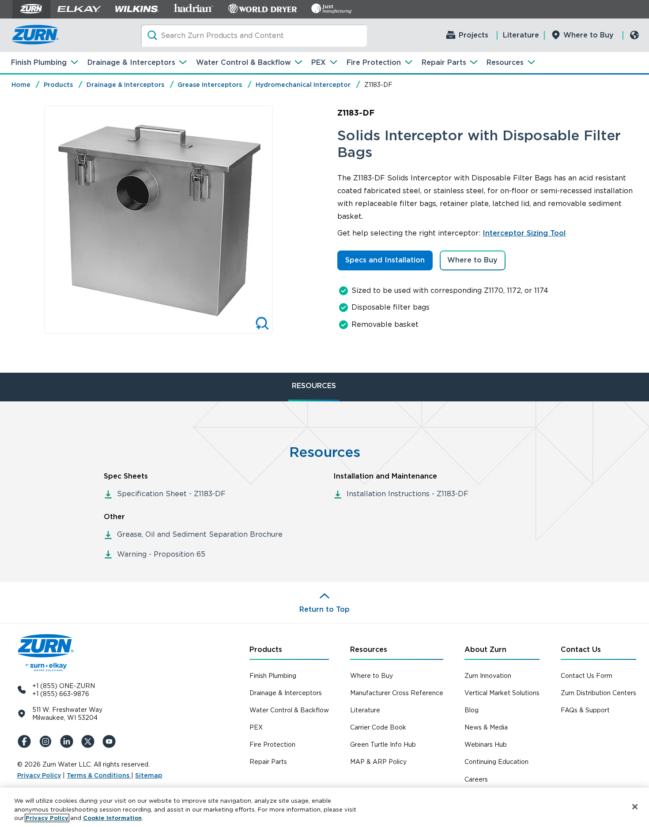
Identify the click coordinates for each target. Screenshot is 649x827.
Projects (473, 35)
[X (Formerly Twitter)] (89, 741)
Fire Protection (374, 62)
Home (20, 84)
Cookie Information (112, 818)
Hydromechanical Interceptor (303, 84)
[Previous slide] (35, 219)
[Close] (635, 806)
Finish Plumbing (39, 62)
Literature (521, 35)
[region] (324, 807)
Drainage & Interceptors (131, 62)
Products (58, 84)
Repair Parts (444, 62)
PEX (318, 62)
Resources (505, 62)
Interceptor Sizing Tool (524, 233)
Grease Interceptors (209, 84)
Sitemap (148, 775)
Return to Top (324, 609)
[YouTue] (111, 741)
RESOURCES (314, 386)
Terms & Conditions (99, 775)
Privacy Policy (39, 775)
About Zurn (485, 649)
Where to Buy (588, 35)
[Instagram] (47, 741)
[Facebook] (26, 741)
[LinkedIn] (68, 741)
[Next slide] (282, 219)
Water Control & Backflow (243, 62)
